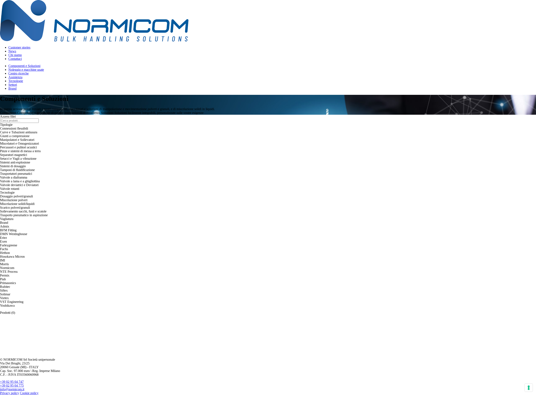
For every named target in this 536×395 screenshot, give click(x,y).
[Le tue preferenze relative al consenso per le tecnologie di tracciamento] (529, 388)
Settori (12, 84)
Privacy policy (9, 393)
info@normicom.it (12, 389)
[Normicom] (94, 40)
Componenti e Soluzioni (24, 66)
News (12, 51)
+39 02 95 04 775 (12, 385)
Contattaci (15, 58)
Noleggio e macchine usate (26, 69)
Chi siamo (15, 55)
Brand (12, 88)
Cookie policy (29, 393)
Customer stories (19, 47)
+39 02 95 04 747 (12, 381)
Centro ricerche (18, 73)
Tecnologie (15, 81)
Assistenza (15, 77)
